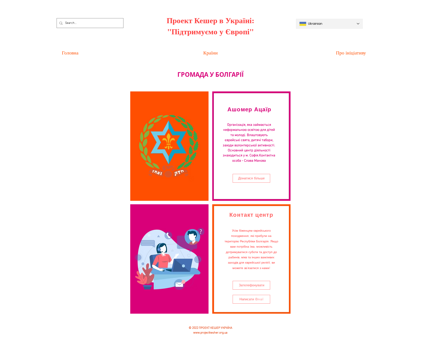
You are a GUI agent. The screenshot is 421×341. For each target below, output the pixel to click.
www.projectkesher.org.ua (210, 333)
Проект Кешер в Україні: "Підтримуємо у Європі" (210, 26)
